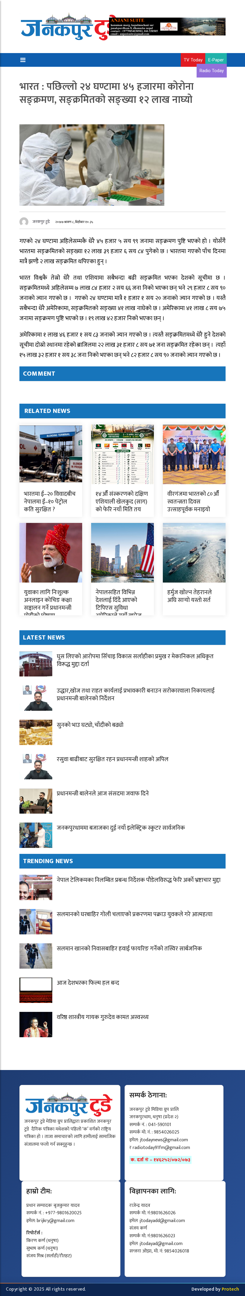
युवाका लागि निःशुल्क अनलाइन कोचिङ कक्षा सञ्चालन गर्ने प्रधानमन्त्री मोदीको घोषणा (48, 604)
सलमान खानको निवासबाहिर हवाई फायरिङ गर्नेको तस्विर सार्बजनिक (129, 949)
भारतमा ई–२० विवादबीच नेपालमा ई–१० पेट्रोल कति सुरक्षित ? (50, 502)
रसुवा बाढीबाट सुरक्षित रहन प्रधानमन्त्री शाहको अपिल (113, 759)
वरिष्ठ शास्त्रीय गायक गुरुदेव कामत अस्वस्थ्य (103, 1017)
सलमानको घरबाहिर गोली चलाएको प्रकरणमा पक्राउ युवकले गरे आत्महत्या (134, 914)
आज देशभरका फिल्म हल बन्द (88, 983)
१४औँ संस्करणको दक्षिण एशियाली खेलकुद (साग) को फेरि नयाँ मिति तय (122, 502)
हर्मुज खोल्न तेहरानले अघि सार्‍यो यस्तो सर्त (189, 596)
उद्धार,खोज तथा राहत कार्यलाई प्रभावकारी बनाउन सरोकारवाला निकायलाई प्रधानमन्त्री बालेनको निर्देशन (136, 695)
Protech (230, 1289)
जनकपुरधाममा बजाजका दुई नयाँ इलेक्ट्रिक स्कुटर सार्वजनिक (121, 828)
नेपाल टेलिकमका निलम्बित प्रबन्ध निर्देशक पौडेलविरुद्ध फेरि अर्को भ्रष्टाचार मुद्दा (138, 880)
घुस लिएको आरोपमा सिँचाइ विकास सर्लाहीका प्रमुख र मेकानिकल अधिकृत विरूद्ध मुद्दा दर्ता (135, 660)
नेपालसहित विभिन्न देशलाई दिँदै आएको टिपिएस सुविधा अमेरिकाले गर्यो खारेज (119, 604)
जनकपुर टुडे (41, 221)
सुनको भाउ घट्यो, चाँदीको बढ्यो (90, 725)
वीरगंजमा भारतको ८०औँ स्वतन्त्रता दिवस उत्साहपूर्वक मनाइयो (193, 502)
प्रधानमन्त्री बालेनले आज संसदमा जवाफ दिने (103, 794)
